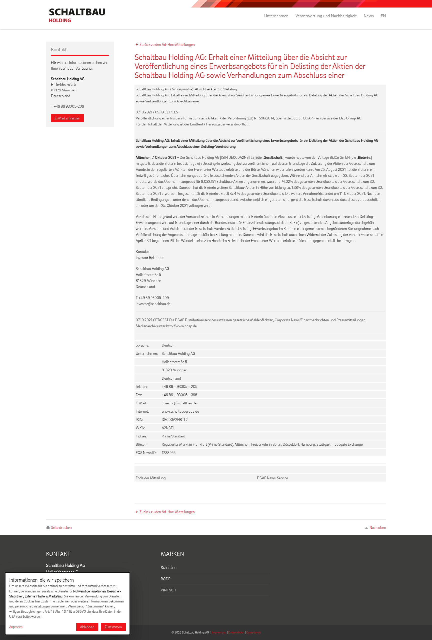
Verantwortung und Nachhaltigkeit (326, 15)
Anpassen (15, 627)
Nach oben (378, 527)
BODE (165, 578)
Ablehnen (87, 626)
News (369, 15)
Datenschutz (236, 632)
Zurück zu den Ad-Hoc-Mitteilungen (167, 44)
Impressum (219, 632)
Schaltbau (168, 567)
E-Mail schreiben (67, 118)
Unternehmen (276, 15)
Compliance (253, 632)
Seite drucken (61, 527)
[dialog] (67, 603)
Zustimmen (113, 626)
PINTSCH (168, 589)
